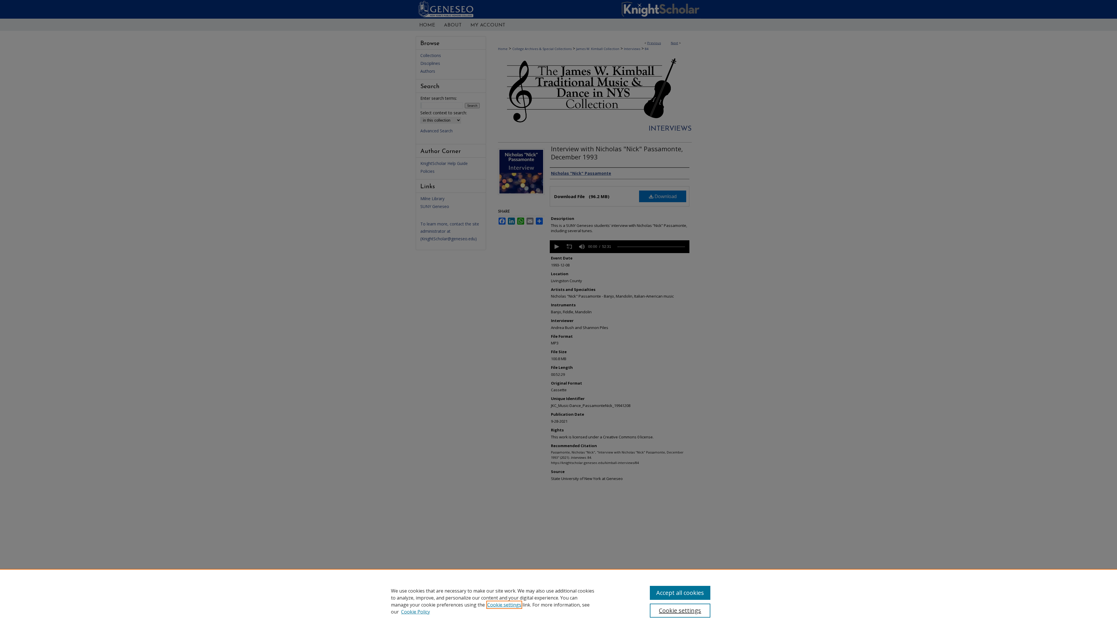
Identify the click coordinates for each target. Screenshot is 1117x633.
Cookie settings (504, 605)
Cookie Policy (415, 612)
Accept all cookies (680, 593)
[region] (558, 601)
